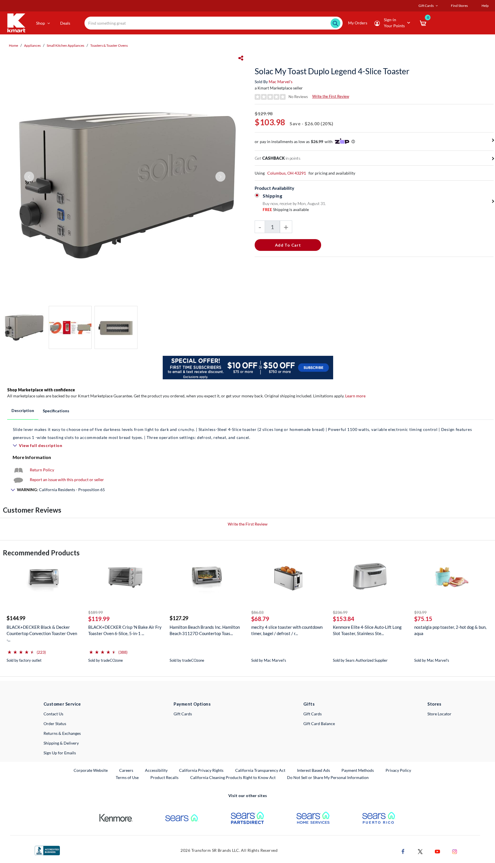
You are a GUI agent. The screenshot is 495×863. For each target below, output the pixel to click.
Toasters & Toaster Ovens (109, 45)
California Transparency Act (260, 770)
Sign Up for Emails (60, 752)
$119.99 (99, 618)
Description (22, 410)
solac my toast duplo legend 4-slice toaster (332, 71)
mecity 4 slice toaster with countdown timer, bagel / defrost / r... (287, 630)
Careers (126, 770)
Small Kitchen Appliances (65, 45)
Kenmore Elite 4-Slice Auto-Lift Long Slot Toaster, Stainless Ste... (367, 630)
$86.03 (257, 612)
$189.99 (95, 612)
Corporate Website (91, 770)
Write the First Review (330, 96)
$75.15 (423, 618)
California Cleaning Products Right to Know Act (233, 777)
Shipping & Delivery (61, 743)
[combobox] (214, 23)
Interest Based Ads (313, 770)
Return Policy (42, 469)
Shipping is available (286, 209)
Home (13, 45)
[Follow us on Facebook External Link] (403, 850)
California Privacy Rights (201, 770)
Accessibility (156, 770)
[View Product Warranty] (18, 469)
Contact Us (53, 713)
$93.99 (420, 612)
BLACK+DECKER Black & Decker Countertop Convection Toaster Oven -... (42, 633)
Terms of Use (127, 777)
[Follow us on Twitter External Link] (420, 850)
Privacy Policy (398, 770)
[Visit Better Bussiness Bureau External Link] (47, 850)
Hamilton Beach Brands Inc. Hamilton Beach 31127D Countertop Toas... (205, 630)
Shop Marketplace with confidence (41, 389)
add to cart (288, 245)
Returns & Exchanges (62, 733)
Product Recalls (164, 777)
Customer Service (62, 703)
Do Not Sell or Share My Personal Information (328, 777)
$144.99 (16, 618)
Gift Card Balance (319, 723)
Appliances (32, 45)
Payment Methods (357, 770)
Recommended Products (41, 552)
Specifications (56, 410)
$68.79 (260, 618)
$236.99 (340, 612)
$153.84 (343, 618)
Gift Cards (183, 713)
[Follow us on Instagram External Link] (454, 850)
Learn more (355, 395)
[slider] (21, 650)
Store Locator (439, 713)
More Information (32, 457)
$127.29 (179, 618)
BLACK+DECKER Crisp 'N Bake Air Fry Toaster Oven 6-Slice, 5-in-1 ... (125, 630)
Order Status (55, 723)
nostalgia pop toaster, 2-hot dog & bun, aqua (450, 630)
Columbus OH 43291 (286, 173)
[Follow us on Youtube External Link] (437, 850)
